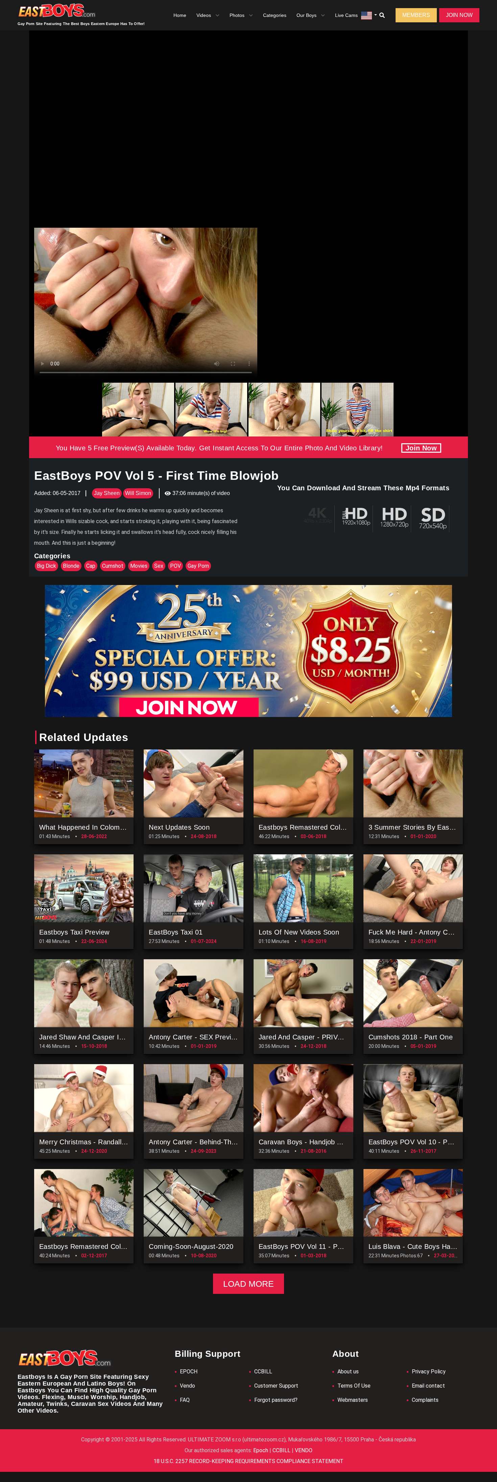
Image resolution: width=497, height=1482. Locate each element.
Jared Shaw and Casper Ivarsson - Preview (107, 1037)
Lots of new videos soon (299, 932)
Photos (237, 15)
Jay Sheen (107, 493)
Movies (138, 566)
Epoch (261, 1450)
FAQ (185, 1400)
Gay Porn (198, 566)
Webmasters (352, 1400)
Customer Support (276, 1386)
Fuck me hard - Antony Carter (416, 932)
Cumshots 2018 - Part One (411, 1037)
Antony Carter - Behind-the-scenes (205, 1142)
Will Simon (138, 493)
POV (175, 566)
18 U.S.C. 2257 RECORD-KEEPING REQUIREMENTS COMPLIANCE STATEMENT (248, 1461)
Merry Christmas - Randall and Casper (99, 1142)
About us (348, 1371)
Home (179, 15)
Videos (203, 15)
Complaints (425, 1400)
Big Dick (46, 566)
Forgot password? (276, 1400)
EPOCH (188, 1371)
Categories (274, 15)
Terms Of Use (354, 1386)
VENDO (302, 1450)
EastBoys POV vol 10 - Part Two (420, 1142)
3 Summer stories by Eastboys (417, 827)
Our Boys (306, 15)
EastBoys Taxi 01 (176, 932)
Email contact (428, 1386)
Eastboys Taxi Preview (74, 932)
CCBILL (263, 1371)
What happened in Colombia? (86, 827)
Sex (158, 566)
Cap (90, 566)
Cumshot (112, 566)
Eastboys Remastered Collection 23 (95, 1246)
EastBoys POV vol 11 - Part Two (310, 1246)
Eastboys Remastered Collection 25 (314, 827)
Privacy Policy (429, 1371)
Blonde (71, 566)
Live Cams (346, 15)
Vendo (187, 1386)
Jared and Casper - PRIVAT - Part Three (322, 1037)
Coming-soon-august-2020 (191, 1246)
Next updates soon (179, 827)
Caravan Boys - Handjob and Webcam (319, 1142)
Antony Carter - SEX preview (194, 1037)
